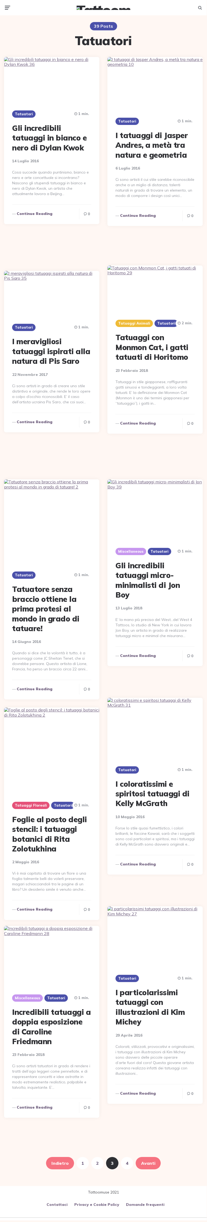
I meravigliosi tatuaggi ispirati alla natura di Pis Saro (51, 351)
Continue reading (34, 213)
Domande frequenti (145, 1204)
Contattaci (57, 1204)
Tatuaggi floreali (31, 805)
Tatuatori (24, 114)
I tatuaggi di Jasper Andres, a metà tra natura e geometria (151, 145)
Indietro (60, 1163)
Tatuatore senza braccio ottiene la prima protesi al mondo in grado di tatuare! (45, 608)
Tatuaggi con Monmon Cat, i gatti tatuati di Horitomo (151, 347)
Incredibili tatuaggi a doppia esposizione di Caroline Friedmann (51, 1026)
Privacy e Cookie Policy (96, 1204)
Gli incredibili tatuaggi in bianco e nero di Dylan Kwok (49, 137)
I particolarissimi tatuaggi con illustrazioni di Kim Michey (150, 1007)
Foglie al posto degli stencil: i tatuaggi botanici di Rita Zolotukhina (49, 834)
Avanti (148, 1163)
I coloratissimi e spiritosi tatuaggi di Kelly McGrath (152, 793)
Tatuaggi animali (134, 323)
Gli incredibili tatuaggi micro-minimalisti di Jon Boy (147, 580)
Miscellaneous (130, 551)
